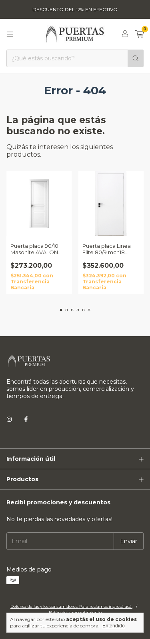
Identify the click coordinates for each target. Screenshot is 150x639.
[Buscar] (136, 58)
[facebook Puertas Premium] (26, 419)
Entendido (113, 626)
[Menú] (10, 34)
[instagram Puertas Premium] (9, 419)
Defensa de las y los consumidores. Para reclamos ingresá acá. (71, 606)
